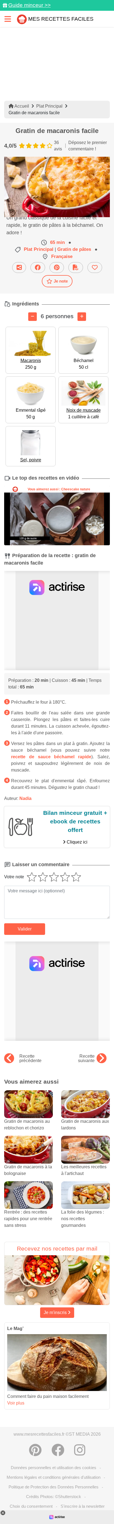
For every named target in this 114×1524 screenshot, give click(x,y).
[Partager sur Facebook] (37, 267)
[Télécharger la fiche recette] (75, 267)
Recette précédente (30, 1058)
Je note (61, 281)
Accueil (21, 106)
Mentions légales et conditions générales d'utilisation (53, 1477)
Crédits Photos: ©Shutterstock (53, 1496)
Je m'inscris (56, 1312)
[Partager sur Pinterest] (57, 267)
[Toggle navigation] (7, 19)
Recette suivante (86, 1058)
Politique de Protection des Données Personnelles (54, 1487)
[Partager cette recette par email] (19, 267)
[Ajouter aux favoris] (94, 267)
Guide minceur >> (29, 5)
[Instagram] (79, 1450)
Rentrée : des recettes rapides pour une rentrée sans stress (28, 1219)
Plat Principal (49, 106)
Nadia (25, 798)
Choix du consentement (31, 1506)
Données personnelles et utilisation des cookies (53, 1467)
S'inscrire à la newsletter (83, 1506)
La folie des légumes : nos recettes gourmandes (82, 1219)
